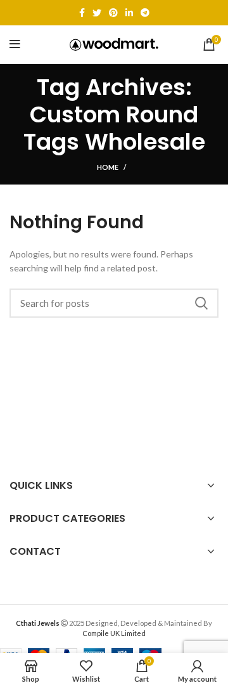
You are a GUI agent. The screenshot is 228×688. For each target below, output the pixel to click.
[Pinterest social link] (113, 12)
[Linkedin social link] (129, 12)
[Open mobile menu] (15, 44)
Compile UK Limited (114, 633)
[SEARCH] (201, 303)
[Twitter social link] (97, 12)
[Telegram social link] (145, 12)
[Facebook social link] (82, 12)
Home (107, 167)
